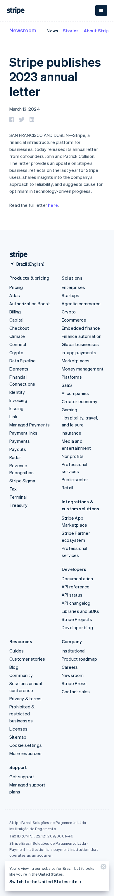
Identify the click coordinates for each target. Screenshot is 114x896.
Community (21, 675)
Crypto (16, 352)
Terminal (18, 497)
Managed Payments (29, 425)
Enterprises (73, 287)
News (52, 30)
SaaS (67, 385)
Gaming (69, 409)
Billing (15, 312)
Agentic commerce (81, 303)
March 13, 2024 (24, 109)
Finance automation (82, 336)
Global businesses (80, 344)
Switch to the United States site (43, 881)
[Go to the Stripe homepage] (16, 254)
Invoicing (18, 400)
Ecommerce (74, 320)
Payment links (23, 433)
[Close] (102, 868)
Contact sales (76, 691)
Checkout (19, 328)
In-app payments (79, 352)
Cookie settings (25, 745)
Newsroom (22, 30)
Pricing (16, 287)
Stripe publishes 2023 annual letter (55, 76)
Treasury (18, 505)
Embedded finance (81, 328)
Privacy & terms (25, 698)
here (53, 205)
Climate (17, 336)
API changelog (76, 603)
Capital (16, 320)
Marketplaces (75, 361)
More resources (25, 753)
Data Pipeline (22, 361)
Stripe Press (74, 683)
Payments (19, 441)
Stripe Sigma (22, 481)
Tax (13, 489)
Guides (16, 651)
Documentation (77, 578)
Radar (15, 457)
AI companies (75, 393)
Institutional (74, 651)
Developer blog (77, 627)
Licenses (18, 729)
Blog (13, 667)
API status (72, 595)
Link (13, 416)
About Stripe (97, 30)
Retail (67, 488)
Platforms (72, 377)
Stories (71, 30)
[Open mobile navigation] (101, 10)
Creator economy (79, 401)
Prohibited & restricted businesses (21, 714)
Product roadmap (79, 659)
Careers (70, 667)
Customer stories (27, 659)
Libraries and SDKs (80, 611)
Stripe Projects (77, 619)
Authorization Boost (29, 303)
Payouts (17, 449)
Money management (82, 369)
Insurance (71, 433)
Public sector (75, 479)
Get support (21, 776)
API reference (76, 587)
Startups (71, 295)
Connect (18, 344)
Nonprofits (73, 456)
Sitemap (17, 737)
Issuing (16, 408)
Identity (17, 392)
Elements (19, 369)
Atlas (14, 295)
